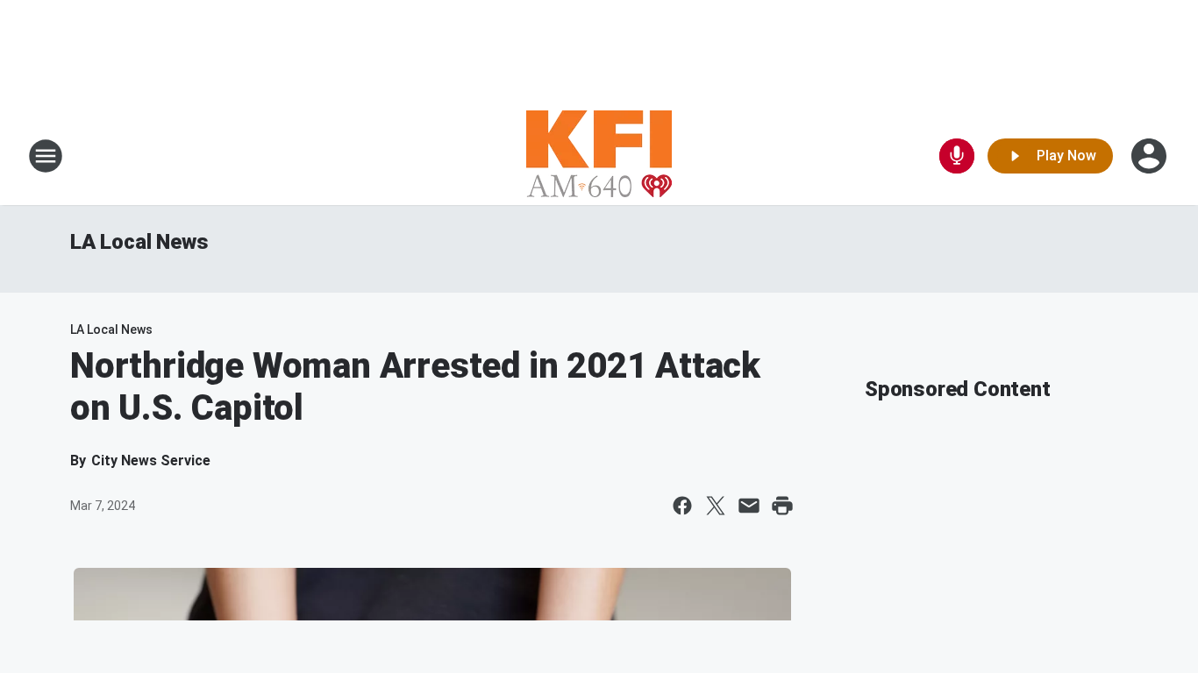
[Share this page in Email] (749, 505)
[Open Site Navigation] (45, 156)
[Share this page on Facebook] (682, 505)
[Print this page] (782, 505)
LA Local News (139, 242)
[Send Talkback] (956, 156)
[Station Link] (599, 156)
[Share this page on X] (715, 505)
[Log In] (1150, 156)
